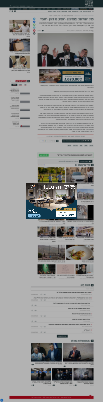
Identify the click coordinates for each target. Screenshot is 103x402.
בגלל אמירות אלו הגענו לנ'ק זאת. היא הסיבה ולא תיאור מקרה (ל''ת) (71, 322)
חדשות (90, 9)
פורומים (12, 9)
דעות (48, 9)
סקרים (54, 11)
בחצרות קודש (83, 9)
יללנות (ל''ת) (87, 349)
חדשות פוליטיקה (87, 11)
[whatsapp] (34, 39)
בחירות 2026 (75, 11)
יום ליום (91, 160)
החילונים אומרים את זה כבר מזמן (81, 338)
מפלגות (50, 11)
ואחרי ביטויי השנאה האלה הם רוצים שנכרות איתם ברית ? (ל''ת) (74, 311)
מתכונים (25, 9)
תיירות (39, 9)
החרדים (58, 11)
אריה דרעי (75, 160)
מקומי (69, 11)
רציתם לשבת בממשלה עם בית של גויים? (79, 327)
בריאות (53, 9)
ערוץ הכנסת (64, 11)
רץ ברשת (19, 9)
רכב (44, 9)
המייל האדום (16, 6)
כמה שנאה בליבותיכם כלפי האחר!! (81, 332)
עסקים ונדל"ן (32, 9)
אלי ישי (69, 160)
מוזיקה (59, 9)
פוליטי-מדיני (75, 9)
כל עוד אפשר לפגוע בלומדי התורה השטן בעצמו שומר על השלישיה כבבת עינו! (70, 343)
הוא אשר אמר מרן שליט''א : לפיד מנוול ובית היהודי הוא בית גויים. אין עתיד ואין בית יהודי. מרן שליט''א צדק (62, 317)
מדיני (81, 11)
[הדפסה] (34, 42)
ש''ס (81, 160)
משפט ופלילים (66, 9)
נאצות (86, 160)
